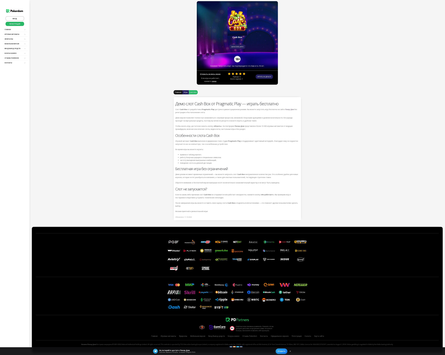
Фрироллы (9, 39)
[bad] (229, 74)
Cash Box (193, 92)
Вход (15, 19)
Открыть (281, 351)
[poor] (233, 74)
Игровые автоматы (12, 34)
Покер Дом (289, 109)
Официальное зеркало (280, 336)
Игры (186, 92)
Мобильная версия (12, 44)
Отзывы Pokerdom (12, 58)
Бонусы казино (11, 53)
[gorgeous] (244, 74)
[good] (240, 74)
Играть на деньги (264, 77)
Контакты (8, 63)
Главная (8, 29)
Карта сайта (319, 336)
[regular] (236, 74)
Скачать (308, 336)
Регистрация (14, 24)
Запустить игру (237, 47)
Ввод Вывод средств (12, 49)
